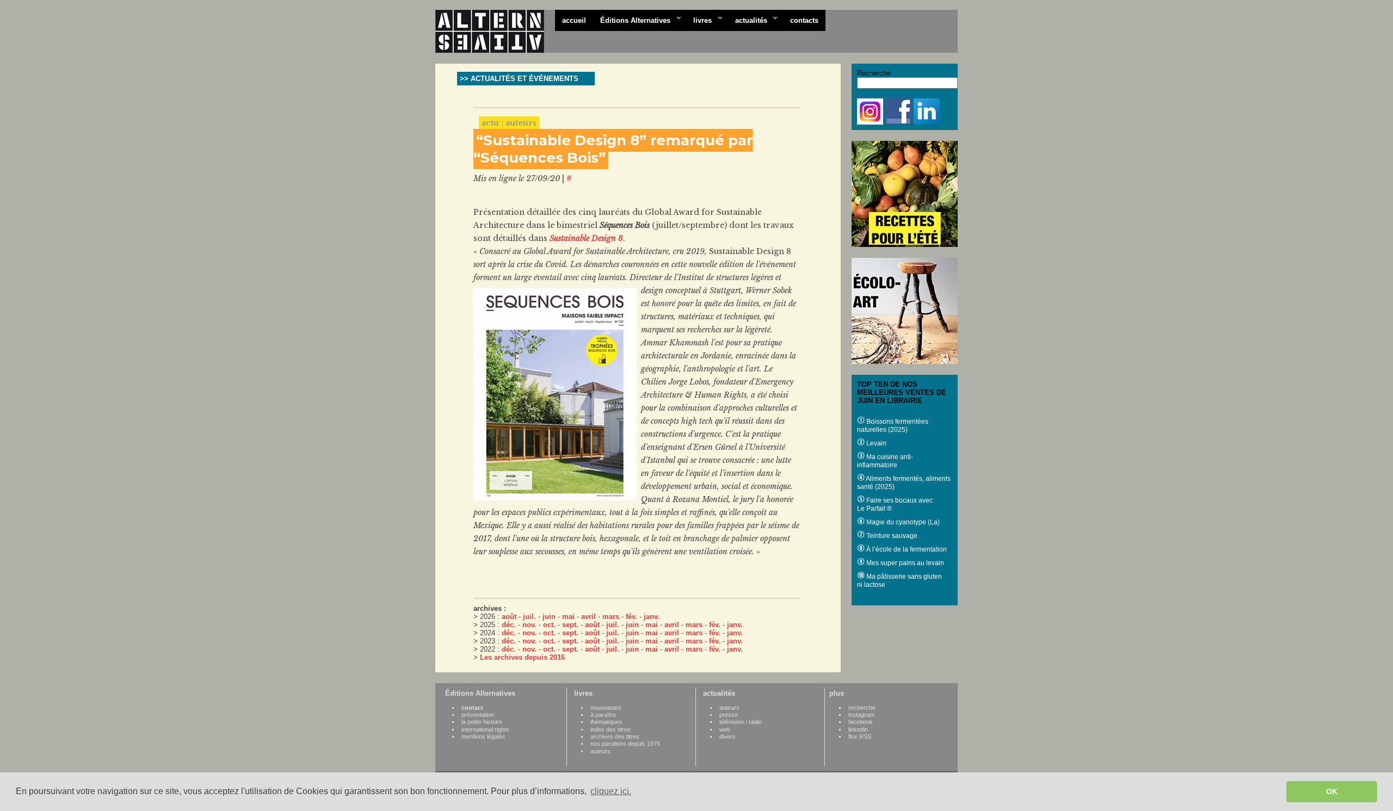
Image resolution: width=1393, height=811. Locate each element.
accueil (574, 20)
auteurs (600, 751)
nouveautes (605, 707)
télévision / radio (740, 722)
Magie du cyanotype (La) (902, 522)
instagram (861, 714)
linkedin (858, 729)
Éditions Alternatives (631, 19)
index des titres (610, 729)
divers (727, 736)
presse (728, 714)
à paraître (603, 714)
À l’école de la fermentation (906, 549)
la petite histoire (481, 722)
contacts (804, 20)
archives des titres (614, 736)
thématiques (606, 722)
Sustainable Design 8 (586, 238)
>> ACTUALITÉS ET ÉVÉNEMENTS (519, 79)
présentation (477, 714)
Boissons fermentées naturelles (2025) (892, 426)
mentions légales (483, 736)
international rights (485, 729)
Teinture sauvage (891, 536)
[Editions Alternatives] (495, 31)
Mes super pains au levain (904, 563)
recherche (862, 707)
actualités (747, 19)
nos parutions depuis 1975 (625, 743)
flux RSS (859, 736)
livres (699, 19)
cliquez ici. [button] (610, 791)
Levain (875, 443)
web (724, 729)
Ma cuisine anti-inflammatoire (885, 461)
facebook (860, 722)
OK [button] (1331, 791)
